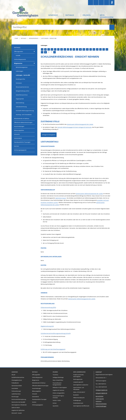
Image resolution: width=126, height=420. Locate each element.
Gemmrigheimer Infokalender (19, 405)
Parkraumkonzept (16, 391)
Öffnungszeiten (18, 51)
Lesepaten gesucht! (78, 382)
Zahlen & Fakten (16, 407)
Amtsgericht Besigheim (48, 135)
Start (16, 38)
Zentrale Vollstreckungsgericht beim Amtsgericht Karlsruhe (74, 127)
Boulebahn (76, 395)
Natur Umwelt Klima (58, 380)
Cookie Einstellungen (101, 406)
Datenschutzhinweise (101, 403)
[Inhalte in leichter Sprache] (90, 2)
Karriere (16, 146)
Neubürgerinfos (20, 79)
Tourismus (55, 374)
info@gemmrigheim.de (101, 390)
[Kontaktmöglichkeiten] (101, 2)
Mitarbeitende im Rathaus (21, 118)
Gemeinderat (18, 138)
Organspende (20, 99)
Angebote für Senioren (58, 390)
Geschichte (55, 406)
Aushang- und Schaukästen (24, 114)
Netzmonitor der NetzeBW (18, 402)
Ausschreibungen (19, 126)
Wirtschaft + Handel (17, 413)
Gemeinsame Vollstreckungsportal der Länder (80, 124)
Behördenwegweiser (22, 67)
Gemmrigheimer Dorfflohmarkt (81, 406)
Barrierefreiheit (99, 396)
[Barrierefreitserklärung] (95, 2)
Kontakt (18, 55)
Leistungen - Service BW (48, 38)
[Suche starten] (111, 27)
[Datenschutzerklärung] (106, 2)
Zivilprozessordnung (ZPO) (48, 307)
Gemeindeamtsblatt (17, 385)
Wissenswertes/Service (22, 87)
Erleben (87, 15)
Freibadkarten (15, 383)
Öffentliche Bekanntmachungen (23, 122)
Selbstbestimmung (21, 106)
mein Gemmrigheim (106, 16)
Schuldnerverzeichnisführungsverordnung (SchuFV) (55, 333)
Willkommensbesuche (79, 397)
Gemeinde (53, 15)
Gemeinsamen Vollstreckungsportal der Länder (89, 193)
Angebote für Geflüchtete (18, 410)
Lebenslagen (19, 71)
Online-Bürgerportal (20, 59)
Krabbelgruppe (77, 400)
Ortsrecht (17, 134)
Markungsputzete (77, 379)
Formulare (19, 83)
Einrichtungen (15, 396)
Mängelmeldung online (22, 91)
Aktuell (13, 374)
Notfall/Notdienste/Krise (18, 377)
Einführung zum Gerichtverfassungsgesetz (53, 349)
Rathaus (69, 15)
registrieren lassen (60, 198)
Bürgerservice (33, 38)
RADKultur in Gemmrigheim (60, 387)
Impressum (98, 401)
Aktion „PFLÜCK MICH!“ (79, 392)
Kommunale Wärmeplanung (19, 399)
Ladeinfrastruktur (16, 394)
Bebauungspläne (19, 130)
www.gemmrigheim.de (101, 393)
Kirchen (55, 403)
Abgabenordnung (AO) (47, 326)
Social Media (15, 388)
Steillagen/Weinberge (58, 377)
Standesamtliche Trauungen (22, 142)
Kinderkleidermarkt (78, 403)
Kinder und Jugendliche (58, 393)
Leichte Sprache (100, 399)
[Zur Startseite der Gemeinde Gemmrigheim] (29, 11)
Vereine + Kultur (57, 400)
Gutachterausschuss (22, 95)
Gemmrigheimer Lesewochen (80, 385)
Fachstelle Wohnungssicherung (25, 110)
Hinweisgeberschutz (17, 380)
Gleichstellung (20, 103)
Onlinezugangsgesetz (20, 150)
